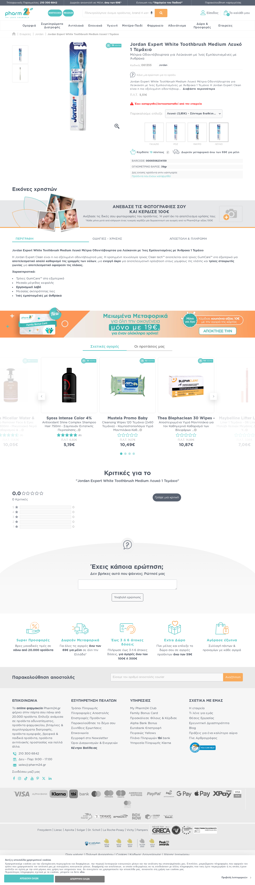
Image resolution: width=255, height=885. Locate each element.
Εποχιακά (95, 25)
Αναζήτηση (233, 677)
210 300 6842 (29, 753)
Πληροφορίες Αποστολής (90, 713)
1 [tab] (121, 453)
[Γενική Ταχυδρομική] (102, 816)
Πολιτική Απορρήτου (100, 854)
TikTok (26, 778)
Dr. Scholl (94, 830)
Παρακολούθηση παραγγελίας (223, 3)
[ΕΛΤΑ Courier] (86, 816)
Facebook (14, 778)
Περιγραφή (24, 238)
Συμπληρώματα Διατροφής (52, 26)
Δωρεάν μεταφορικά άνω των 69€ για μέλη (209, 152)
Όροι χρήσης (74, 854)
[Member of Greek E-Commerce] (161, 830)
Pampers (142, 830)
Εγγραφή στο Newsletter (89, 738)
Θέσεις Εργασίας (201, 718)
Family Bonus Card (144, 713)
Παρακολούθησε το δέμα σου (93, 723)
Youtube (32, 778)
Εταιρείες (225, 25)
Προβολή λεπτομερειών (234, 877)
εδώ (82, 872)
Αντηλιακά (76, 25)
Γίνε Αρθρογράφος (203, 738)
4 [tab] (133, 453)
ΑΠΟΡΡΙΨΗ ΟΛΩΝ (80, 879)
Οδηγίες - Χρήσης (107, 238)
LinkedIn (50, 778)
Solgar (81, 830)
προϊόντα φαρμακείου (28, 725)
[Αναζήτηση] (161, 13)
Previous (41, 396)
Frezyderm (44, 830)
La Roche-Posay (113, 830)
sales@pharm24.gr (32, 764)
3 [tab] (129, 453)
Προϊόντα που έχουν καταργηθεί (151, 176)
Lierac (58, 830)
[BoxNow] (136, 816)
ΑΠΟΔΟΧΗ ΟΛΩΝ (29, 878)
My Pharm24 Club (143, 708)
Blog (192, 728)
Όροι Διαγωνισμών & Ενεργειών (94, 742)
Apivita (69, 830)
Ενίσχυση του (159, 3)
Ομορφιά (29, 25)
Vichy (130, 830)
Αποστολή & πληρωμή (188, 238)
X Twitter (44, 778)
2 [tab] (125, 453)
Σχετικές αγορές (104, 346)
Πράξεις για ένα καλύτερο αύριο (213, 733)
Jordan (163, 65)
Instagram (19, 778)
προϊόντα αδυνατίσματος (35, 721)
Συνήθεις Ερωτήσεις (86, 728)
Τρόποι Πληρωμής (84, 708)
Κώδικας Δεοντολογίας (145, 854)
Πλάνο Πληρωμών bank (150, 738)
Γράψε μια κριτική (167, 497)
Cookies (121, 854)
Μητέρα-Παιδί (132, 25)
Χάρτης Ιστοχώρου (176, 854)
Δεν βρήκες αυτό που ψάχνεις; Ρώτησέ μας (127, 574)
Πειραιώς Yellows (143, 733)
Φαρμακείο (155, 25)
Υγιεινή (112, 25)
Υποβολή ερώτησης (127, 597)
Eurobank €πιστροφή (145, 728)
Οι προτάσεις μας (149, 346)
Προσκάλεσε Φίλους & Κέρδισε (153, 718)
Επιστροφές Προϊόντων (88, 718)
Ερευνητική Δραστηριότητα (209, 723)
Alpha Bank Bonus (143, 723)
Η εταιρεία (197, 708)
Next (213, 396)
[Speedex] (120, 816)
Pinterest (38, 778)
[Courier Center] (152, 816)
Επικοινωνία (79, 733)
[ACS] (168, 816)
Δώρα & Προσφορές (202, 26)
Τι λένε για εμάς (201, 713)
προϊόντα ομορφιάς (26, 733)
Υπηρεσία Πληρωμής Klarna (150, 742)
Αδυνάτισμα (177, 25)
